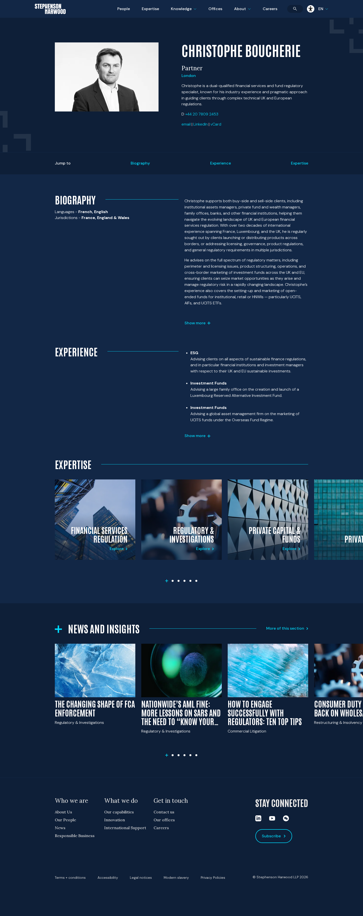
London (189, 75)
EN (320, 8)
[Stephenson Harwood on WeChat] (286, 818)
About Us (63, 811)
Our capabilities (119, 811)
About (245, 12)
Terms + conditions (70, 877)
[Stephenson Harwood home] (50, 17)
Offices (215, 8)
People (123, 8)
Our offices (164, 819)
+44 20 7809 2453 (201, 114)
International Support (125, 827)
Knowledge (183, 12)
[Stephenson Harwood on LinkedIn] (258, 818)
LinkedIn (200, 124)
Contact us (164, 811)
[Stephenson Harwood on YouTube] (272, 818)
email (186, 124)
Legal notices (141, 877)
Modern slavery (176, 877)
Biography (140, 163)
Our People (65, 819)
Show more (194, 323)
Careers (270, 8)
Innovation (114, 819)
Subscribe (271, 836)
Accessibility (108, 877)
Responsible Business (75, 835)
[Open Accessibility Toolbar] (310, 9)
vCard (215, 124)
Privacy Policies (213, 877)
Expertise (150, 8)
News (60, 827)
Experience (220, 163)
